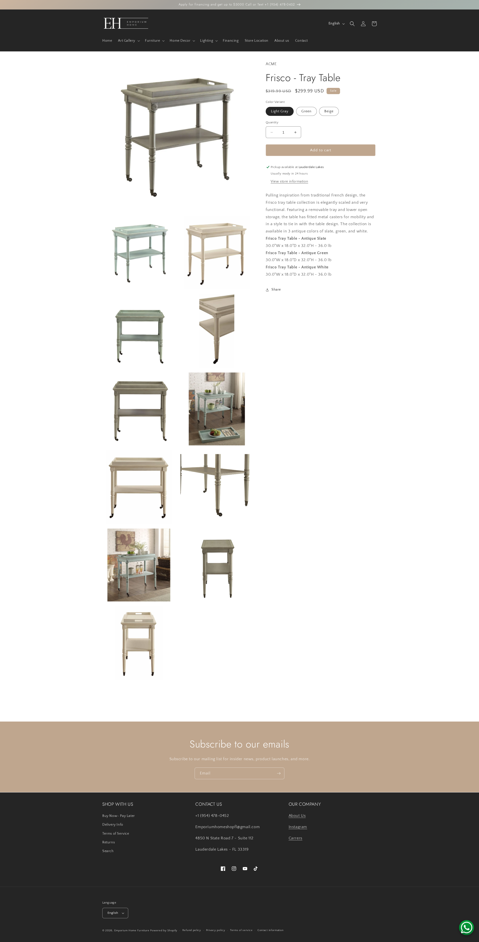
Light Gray (279, 111)
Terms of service (241, 930)
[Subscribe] (278, 773)
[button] (128, 40)
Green (306, 111)
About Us (297, 815)
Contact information (270, 930)
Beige (329, 111)
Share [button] (276, 290)
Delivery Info (112, 825)
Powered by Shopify (163, 930)
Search (108, 851)
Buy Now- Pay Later (118, 816)
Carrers (295, 838)
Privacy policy (215, 930)
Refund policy (191, 930)
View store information (289, 182)
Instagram (298, 827)
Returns (108, 842)
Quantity (272, 122)
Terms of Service (115, 834)
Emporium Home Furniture (131, 930)
